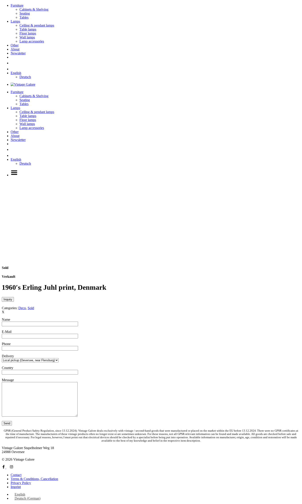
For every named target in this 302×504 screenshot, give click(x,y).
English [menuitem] (20, 494)
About (15, 49)
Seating (24, 13)
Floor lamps (27, 33)
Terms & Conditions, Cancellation (34, 479)
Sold (31, 308)
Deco (22, 308)
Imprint (16, 487)
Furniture (17, 5)
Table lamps (27, 29)
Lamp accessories (31, 41)
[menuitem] (16, 73)
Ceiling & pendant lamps (36, 25)
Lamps (15, 21)
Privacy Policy (21, 483)
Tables (24, 17)
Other (15, 45)
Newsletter (18, 53)
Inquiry (8, 299)
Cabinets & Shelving (33, 9)
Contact (16, 475)
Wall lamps (27, 37)
